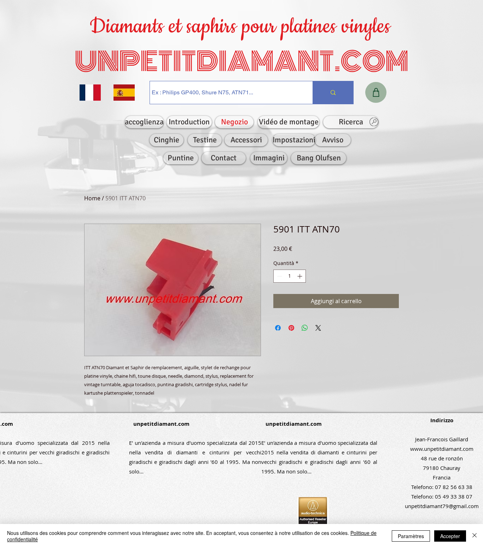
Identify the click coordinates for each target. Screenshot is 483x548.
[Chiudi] (474, 536)
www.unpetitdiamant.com (441, 448)
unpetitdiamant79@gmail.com (442, 505)
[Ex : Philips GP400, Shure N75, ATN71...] (333, 92)
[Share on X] (318, 328)
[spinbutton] (289, 276)
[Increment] (300, 276)
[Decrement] (278, 276)
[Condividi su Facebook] (278, 328)
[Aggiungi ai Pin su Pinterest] (291, 328)
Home (92, 198)
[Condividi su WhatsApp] (305, 328)
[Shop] (375, 92)
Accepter (450, 536)
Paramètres (411, 536)
